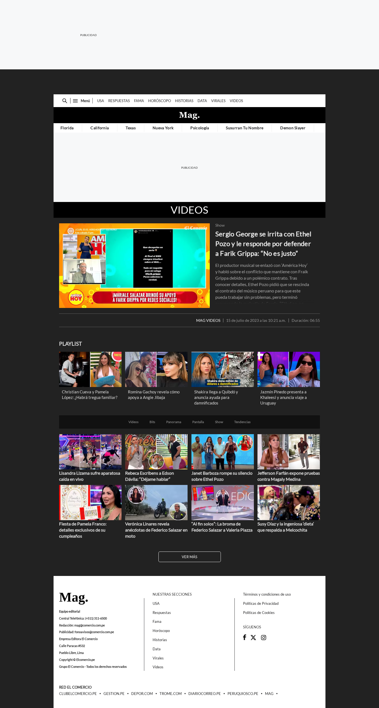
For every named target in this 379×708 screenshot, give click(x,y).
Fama (139, 100)
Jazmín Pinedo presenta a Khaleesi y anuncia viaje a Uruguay (283, 397)
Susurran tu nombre (244, 127)
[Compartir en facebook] (244, 638)
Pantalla (198, 422)
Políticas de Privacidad (261, 603)
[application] (134, 265)
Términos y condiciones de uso (267, 594)
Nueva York (163, 127)
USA (100, 100)
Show (220, 225)
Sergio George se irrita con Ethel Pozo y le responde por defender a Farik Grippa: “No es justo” (263, 243)
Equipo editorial (69, 611)
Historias (184, 100)
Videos (236, 100)
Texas (131, 127)
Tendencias (242, 422)
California (99, 127)
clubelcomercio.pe (78, 694)
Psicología (199, 127)
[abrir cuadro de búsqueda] (64, 101)
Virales (218, 100)
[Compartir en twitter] (253, 639)
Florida (67, 127)
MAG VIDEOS (208, 320)
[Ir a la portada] (73, 599)
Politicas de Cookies (259, 612)
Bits (152, 422)
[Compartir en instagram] (264, 639)
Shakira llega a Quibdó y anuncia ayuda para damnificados (216, 397)
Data (202, 100)
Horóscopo (159, 100)
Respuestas (119, 100)
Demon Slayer (292, 127)
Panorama (173, 422)
